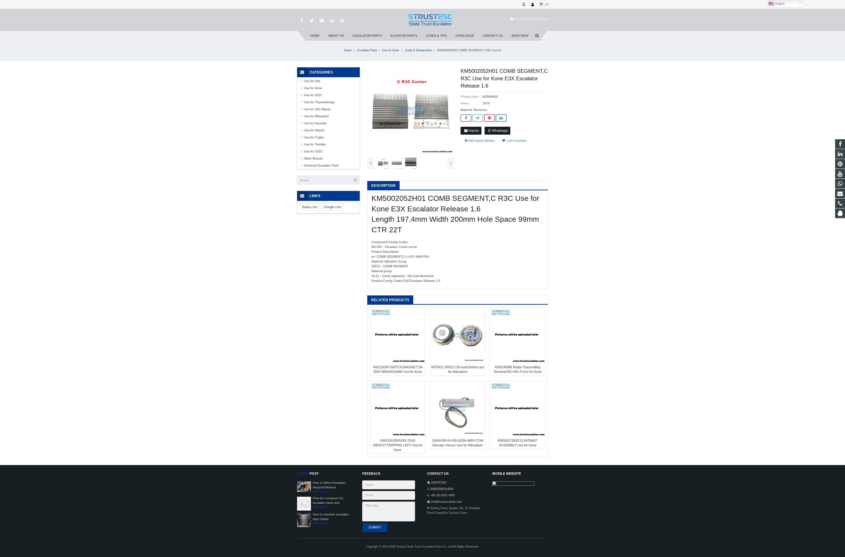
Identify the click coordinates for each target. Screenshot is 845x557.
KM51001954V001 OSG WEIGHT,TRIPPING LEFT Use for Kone (397, 445)
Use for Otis (312, 81)
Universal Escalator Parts (321, 165)
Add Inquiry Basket (480, 140)
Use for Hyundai (315, 123)
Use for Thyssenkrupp (319, 102)
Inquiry (473, 130)
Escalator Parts (367, 50)
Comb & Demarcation (418, 50)
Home (347, 50)
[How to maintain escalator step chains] (304, 519)
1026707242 (438, 482)
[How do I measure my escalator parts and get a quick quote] (304, 503)
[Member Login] (532, 4)
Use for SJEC (313, 151)
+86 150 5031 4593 (442, 495)
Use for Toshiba (315, 144)
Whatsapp (499, 130)
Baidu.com (310, 207)
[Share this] (466, 118)
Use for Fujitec (314, 137)
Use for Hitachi (314, 130)
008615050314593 (442, 489)
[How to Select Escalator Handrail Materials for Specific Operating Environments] (304, 486)
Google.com (332, 207)
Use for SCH (312, 95)
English (779, 3)
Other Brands (313, 158)
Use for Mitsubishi (316, 116)
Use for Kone (391, 50)
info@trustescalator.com (531, 19)
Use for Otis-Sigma (317, 109)
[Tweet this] (477, 118)
